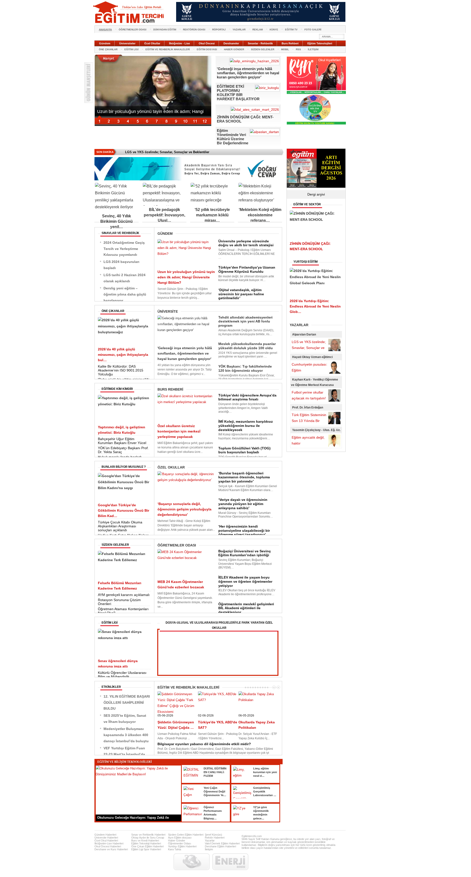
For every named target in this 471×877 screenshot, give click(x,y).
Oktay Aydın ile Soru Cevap (147, 837)
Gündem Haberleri (105, 834)
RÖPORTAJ (219, 29)
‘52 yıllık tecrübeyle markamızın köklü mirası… (212, 215)
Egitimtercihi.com (252, 836)
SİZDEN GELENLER (262, 49)
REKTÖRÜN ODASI (194, 29)
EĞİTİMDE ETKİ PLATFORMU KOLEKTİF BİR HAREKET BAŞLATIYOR (238, 92)
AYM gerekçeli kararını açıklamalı (124, 595)
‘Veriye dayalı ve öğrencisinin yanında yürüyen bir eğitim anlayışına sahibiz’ (242, 504)
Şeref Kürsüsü (213, 834)
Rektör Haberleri (214, 837)
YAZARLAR (239, 29)
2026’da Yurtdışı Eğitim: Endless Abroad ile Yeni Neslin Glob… (315, 306)
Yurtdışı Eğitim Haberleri (182, 846)
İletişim (209, 849)
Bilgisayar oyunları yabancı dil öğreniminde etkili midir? (204, 744)
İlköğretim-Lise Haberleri (108, 843)
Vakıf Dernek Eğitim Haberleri (222, 843)
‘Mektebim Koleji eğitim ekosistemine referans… (260, 215)
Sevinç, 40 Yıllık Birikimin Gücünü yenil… (116, 221)
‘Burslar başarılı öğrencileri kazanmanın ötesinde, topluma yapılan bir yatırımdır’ (244, 477)
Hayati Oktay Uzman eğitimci (312, 357)
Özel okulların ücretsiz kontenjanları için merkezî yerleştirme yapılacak (178, 431)
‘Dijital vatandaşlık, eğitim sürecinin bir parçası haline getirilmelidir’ (241, 294)
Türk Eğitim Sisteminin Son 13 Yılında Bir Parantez (309, 421)
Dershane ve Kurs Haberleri (111, 849)
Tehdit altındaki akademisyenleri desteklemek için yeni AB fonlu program (245, 321)
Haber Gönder (176, 840)
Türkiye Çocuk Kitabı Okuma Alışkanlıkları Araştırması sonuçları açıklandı (120, 526)
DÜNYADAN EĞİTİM (164, 29)
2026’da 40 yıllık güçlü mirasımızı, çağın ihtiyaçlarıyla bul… (123, 354)
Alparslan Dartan (304, 334)
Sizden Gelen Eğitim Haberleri (185, 834)
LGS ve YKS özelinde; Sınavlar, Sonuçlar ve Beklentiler (309, 348)
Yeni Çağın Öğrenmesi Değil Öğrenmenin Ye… (215, 791)
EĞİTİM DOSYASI (207, 49)
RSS (298, 49)
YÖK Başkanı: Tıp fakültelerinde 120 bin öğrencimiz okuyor (245, 368)
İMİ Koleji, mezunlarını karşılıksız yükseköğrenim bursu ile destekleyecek (245, 426)
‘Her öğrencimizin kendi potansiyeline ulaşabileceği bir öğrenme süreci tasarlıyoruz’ (244, 530)
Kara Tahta (174, 849)
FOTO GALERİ (312, 29)
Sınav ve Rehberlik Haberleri (148, 834)
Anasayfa (105, 29)
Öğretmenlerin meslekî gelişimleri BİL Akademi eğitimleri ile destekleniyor (246, 608)
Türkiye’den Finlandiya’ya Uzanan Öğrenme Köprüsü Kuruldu (246, 269)
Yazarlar (210, 840)
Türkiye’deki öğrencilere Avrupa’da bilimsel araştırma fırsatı (247, 397)
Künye (274, 29)
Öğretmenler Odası (179, 843)
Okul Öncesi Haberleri (107, 846)
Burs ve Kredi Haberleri (145, 840)
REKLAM (257, 29)
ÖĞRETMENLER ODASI (132, 29)
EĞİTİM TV (291, 29)
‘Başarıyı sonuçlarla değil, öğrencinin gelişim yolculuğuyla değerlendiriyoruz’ (184, 509)
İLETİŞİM (313, 49)
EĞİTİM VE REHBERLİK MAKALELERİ (167, 49)
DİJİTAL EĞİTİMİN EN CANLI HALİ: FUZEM (215, 772)
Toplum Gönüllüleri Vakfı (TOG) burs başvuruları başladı (244, 450)
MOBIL (285, 49)
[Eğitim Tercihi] (129, 12)
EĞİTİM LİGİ (131, 49)
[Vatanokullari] (316, 123)
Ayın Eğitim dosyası (180, 837)
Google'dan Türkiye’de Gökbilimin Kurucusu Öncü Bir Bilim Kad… (123, 510)
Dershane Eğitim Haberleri (220, 846)
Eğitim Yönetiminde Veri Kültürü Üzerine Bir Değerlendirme (232, 136)
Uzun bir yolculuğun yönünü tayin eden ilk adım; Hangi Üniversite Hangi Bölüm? (186, 277)
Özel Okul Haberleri (106, 840)
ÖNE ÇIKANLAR (108, 49)
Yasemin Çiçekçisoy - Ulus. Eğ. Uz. (316, 430)
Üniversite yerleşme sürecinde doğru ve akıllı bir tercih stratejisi (246, 243)
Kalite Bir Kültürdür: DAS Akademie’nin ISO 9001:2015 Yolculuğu (120, 370)
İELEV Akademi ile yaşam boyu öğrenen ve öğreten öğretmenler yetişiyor (245, 581)
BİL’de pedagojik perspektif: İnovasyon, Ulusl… (164, 215)
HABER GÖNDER (234, 49)
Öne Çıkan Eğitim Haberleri (147, 846)
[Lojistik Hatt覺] (191, 861)
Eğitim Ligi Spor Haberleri (146, 849)
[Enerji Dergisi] (230, 861)
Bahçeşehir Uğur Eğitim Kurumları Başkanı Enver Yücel (122, 441)
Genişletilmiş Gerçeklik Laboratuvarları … (264, 791)
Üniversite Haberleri (106, 837)
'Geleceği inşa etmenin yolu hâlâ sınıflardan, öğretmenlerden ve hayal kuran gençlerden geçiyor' (248, 73)
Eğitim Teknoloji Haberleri (146, 843)
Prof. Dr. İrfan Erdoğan (307, 407)
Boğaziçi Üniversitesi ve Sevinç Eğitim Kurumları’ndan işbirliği (244, 553)
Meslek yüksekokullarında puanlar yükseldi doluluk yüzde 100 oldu (247, 346)
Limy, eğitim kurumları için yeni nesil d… (265, 772)
